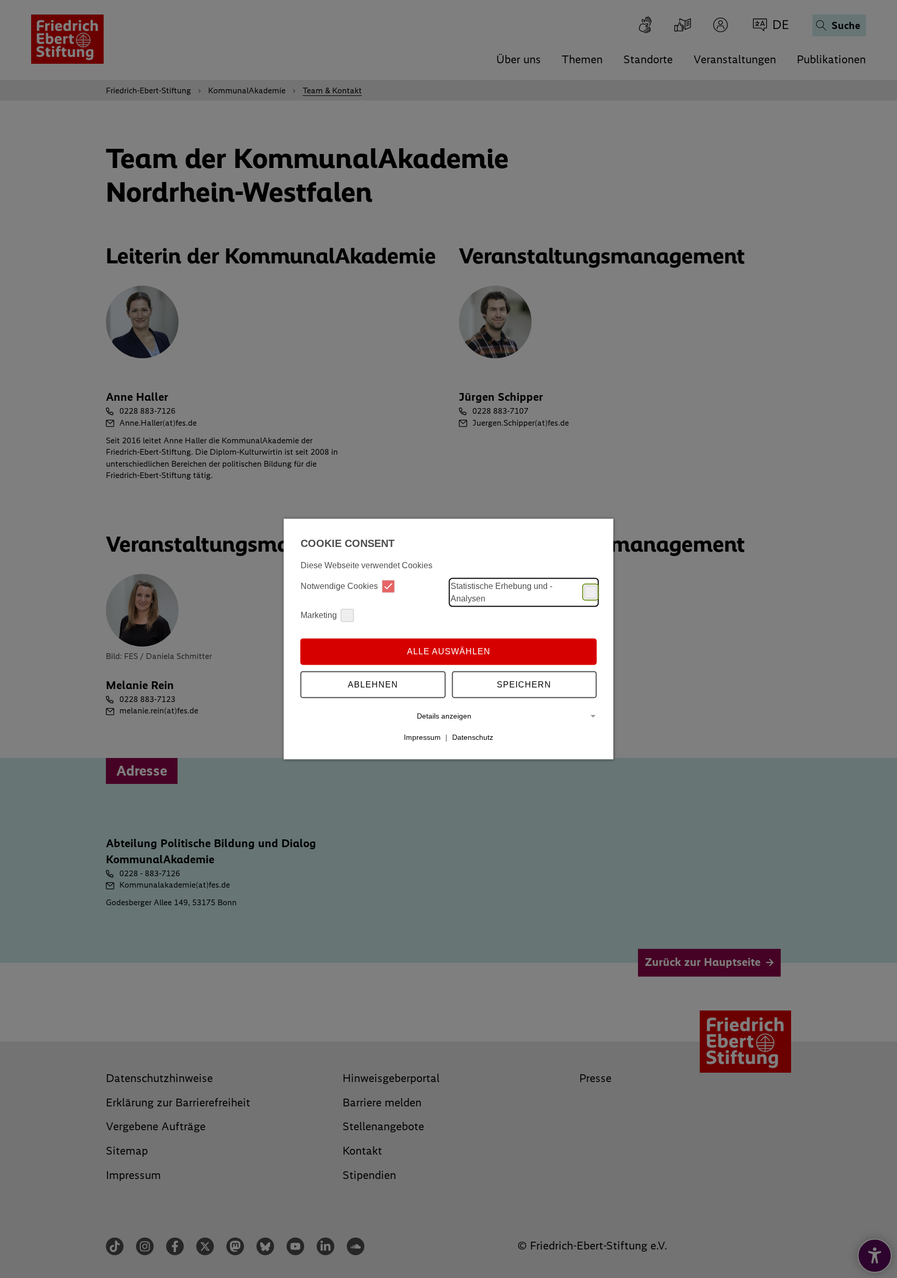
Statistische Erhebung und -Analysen (501, 591)
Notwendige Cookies (339, 586)
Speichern (524, 684)
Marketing (319, 615)
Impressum (422, 737)
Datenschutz (472, 737)
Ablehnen (373, 684)
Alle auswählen (449, 651)
